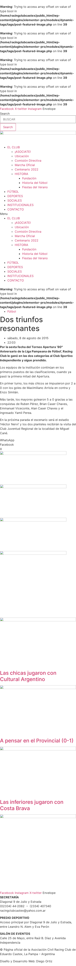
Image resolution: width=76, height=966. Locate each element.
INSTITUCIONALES (20, 205)
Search (5, 113)
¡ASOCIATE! (23, 151)
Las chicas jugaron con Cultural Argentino (28, 676)
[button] (38, 214)
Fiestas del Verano (35, 187)
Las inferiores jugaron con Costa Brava (31, 805)
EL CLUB (13, 147)
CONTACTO (15, 209)
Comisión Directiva (28, 160)
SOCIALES (14, 200)
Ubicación (22, 156)
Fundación (29, 178)
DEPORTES (15, 196)
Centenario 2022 (26, 169)
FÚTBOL (13, 191)
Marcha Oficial (25, 165)
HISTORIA (21, 174)
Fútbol (11, 311)
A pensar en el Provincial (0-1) (37, 740)
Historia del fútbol (34, 183)
